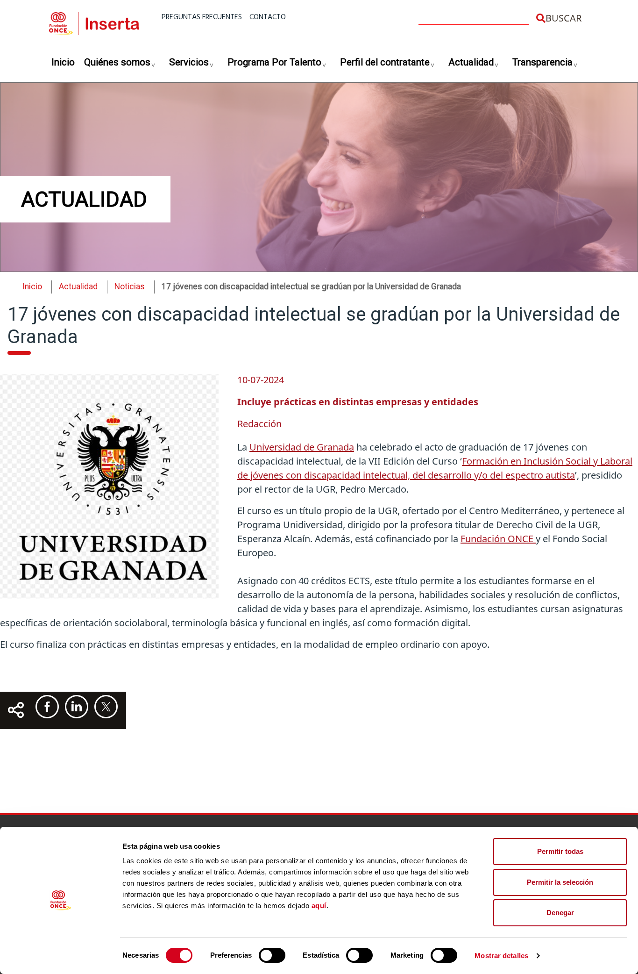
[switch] (272, 955)
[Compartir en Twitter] (106, 706)
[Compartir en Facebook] (47, 706)
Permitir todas (560, 851)
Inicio (63, 62)
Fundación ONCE (498, 538)
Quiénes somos (117, 62)
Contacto (267, 17)
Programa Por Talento (274, 62)
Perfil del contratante (385, 62)
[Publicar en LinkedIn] (76, 706)
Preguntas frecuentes (202, 17)
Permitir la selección (560, 882)
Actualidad (471, 62)
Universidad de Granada (301, 447)
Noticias (129, 286)
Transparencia (542, 62)
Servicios (189, 62)
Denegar (560, 913)
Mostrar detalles (501, 956)
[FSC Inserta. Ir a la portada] (94, 22)
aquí (319, 906)
